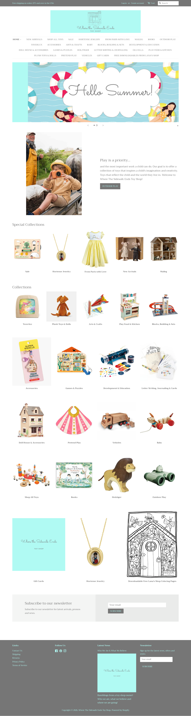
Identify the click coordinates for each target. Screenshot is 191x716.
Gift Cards (103, 55)
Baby (90, 45)
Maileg (139, 39)
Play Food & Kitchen (160, 50)
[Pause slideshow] (178, 125)
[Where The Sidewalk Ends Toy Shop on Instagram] (64, 651)
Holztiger (83, 50)
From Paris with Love (117, 39)
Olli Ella (138, 50)
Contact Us (17, 650)
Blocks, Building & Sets (111, 45)
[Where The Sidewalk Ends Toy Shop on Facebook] (56, 651)
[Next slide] (103, 125)
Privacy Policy (18, 661)
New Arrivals (34, 39)
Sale (71, 39)
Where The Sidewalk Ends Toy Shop (94, 710)
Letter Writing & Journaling (111, 50)
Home (16, 39)
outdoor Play (110, 186)
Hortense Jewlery (89, 39)
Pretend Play (69, 55)
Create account (137, 3)
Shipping (16, 654)
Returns (16, 658)
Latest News (103, 645)
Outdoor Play (168, 39)
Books (151, 39)
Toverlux (36, 45)
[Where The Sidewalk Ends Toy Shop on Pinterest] (60, 651)
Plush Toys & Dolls (45, 55)
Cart (153, 3)
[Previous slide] (88, 125)
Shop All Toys (55, 39)
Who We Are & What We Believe (112, 650)
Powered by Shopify (120, 710)
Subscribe (115, 611)
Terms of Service (19, 665)
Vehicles (87, 55)
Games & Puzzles (62, 50)
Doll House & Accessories (33, 50)
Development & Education (144, 45)
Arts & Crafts (74, 45)
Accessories (54, 45)
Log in (124, 3)
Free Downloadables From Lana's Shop (136, 55)
